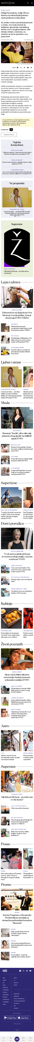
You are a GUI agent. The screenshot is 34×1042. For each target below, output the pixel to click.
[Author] (17, 247)
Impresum (16, 996)
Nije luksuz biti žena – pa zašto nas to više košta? (16, 272)
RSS (15, 1006)
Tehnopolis (6, 999)
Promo (17, 912)
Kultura (5, 992)
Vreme (15, 985)
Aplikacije (16, 1003)
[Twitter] (23, 971)
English (16, 982)
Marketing (16, 994)
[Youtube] (30, 971)
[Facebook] (20, 971)
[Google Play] (10, 1018)
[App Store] (23, 1018)
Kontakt (16, 1008)
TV (14, 980)
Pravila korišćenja (19, 998)
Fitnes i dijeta (5, 10)
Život (4, 985)
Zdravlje (5, 987)
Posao (3, 871)
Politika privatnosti (19, 1001)
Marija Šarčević (9, 269)
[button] (15, 216)
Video (15, 978)
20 (11, 129)
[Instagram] (27, 971)
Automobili (6, 1002)
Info (4, 978)
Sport (4, 980)
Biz (3, 982)
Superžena (6, 994)
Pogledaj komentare (9, 134)
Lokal (4, 1004)
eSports (5, 997)
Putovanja (6, 990)
